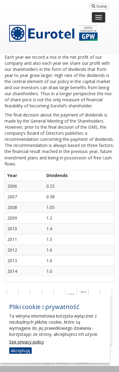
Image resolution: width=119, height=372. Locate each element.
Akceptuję (20, 350)
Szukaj (101, 6)
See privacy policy (26, 342)
